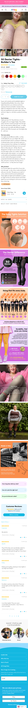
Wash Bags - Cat (11, 192)
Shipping (7, 68)
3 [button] (14, 616)
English (22, 706)
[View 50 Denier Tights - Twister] (23, 76)
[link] (22, 9)
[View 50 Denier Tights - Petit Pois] (19, 76)
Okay (13, 697)
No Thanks (14, 701)
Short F (18, 86)
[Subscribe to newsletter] (25, 678)
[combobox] (22, 706)
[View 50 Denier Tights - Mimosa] (15, 76)
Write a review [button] (14, 515)
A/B (3, 86)
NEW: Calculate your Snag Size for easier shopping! (14, 6)
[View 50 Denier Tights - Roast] (6, 76)
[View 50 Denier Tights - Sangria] (10, 76)
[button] (2, 9)
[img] (5, 526)
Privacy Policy (10, 693)
